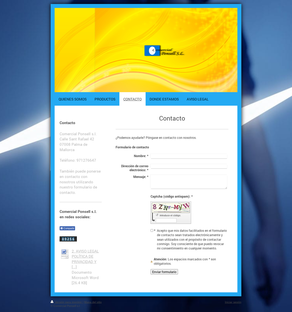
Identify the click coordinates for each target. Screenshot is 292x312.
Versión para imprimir (68, 302)
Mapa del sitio (93, 302)
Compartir (68, 228)
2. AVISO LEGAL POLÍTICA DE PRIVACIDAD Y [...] (85, 259)
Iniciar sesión (233, 302)
